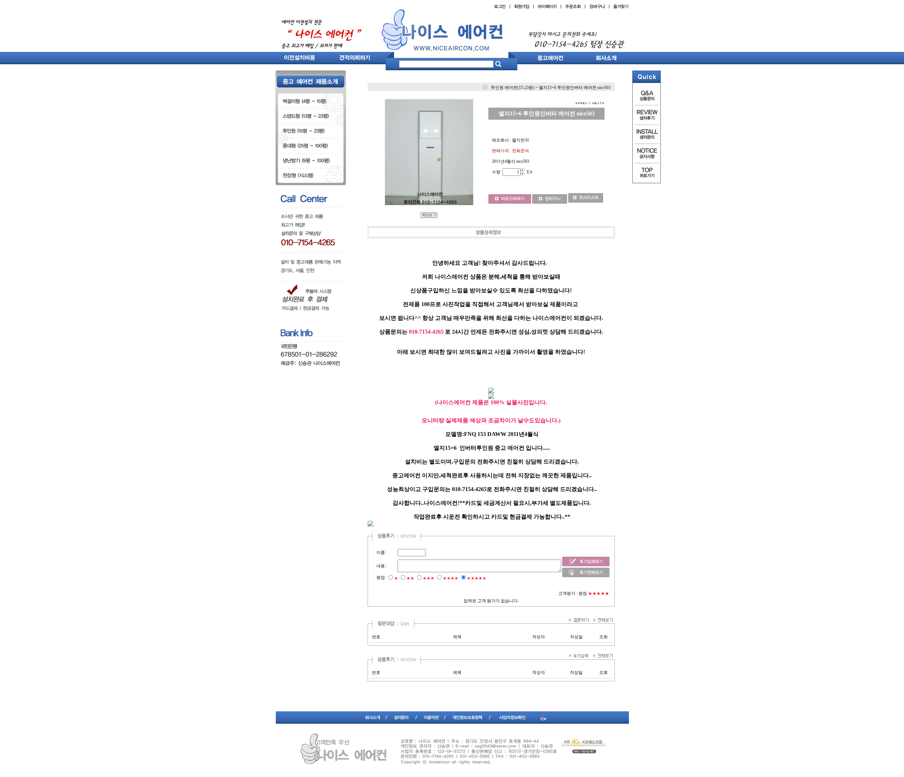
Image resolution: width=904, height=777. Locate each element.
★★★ (428, 578)
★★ (410, 578)
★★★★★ (476, 578)
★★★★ (450, 578)
